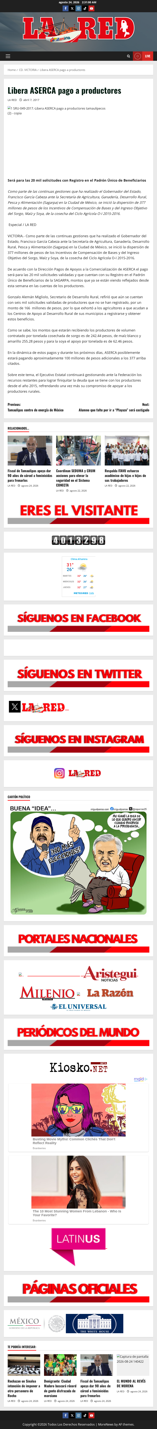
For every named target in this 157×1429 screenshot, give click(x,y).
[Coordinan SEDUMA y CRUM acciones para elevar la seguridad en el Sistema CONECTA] (78, 451)
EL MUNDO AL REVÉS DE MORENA (131, 1383)
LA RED (12, 100)
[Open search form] (128, 56)
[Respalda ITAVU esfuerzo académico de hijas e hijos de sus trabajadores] (127, 451)
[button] (8, 56)
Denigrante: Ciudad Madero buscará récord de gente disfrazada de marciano (60, 1388)
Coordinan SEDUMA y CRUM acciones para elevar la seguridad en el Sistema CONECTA (75, 478)
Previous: (36, 407)
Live (147, 56)
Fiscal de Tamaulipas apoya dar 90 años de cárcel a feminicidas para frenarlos (30, 475)
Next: (114, 407)
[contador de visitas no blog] (78, 540)
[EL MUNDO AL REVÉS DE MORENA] (133, 1365)
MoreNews (106, 1424)
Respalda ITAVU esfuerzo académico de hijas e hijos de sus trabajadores (125, 475)
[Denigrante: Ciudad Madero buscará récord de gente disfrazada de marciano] (60, 1365)
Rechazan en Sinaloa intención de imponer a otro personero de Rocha (24, 1388)
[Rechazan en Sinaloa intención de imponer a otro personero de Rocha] (24, 1365)
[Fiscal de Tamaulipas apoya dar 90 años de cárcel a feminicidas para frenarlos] (30, 451)
